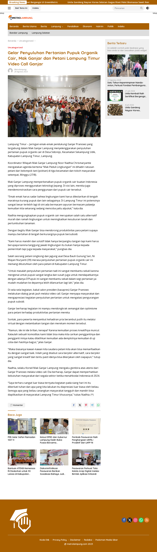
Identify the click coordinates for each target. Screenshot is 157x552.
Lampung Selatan (41, 32)
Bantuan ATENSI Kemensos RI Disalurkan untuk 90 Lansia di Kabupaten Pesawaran (21, 471)
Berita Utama (29, 26)
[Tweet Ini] (80, 405)
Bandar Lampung (19, 32)
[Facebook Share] (73, 405)
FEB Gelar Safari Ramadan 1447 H (21, 438)
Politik (111, 26)
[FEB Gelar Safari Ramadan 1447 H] (22, 426)
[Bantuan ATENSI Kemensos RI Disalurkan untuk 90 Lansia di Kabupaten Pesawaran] (22, 457)
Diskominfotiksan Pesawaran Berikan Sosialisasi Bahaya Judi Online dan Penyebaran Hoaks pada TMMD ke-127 (53, 471)
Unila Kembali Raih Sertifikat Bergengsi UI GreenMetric (135, 95)
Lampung (56, 26)
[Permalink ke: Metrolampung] (10, 70)
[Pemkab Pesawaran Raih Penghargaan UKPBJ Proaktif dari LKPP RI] (86, 426)
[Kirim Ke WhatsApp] (98, 405)
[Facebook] (124, 520)
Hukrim (99, 26)
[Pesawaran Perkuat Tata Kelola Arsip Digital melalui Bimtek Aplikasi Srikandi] (86, 457)
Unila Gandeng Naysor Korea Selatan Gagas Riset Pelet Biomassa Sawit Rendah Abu (99, 2)
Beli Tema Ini (21, 8)
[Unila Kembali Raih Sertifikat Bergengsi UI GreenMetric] (115, 95)
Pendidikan (73, 26)
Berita (44, 26)
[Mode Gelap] (147, 8)
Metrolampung (20, 69)
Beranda (14, 26)
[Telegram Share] (92, 405)
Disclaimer (75, 539)
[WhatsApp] (141, 520)
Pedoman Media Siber (107, 539)
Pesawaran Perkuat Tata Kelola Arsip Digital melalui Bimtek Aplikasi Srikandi (85, 471)
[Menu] (10, 8)
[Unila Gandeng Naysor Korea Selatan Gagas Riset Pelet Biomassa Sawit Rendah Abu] (115, 109)
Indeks (36, 8)
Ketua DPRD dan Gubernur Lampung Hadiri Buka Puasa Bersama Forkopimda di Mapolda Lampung (53, 440)
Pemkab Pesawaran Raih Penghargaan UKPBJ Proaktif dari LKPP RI (85, 440)
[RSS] (146, 520)
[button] (141, 8)
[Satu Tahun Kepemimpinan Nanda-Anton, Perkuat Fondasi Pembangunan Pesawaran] (127, 66)
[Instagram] (135, 520)
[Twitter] (129, 520)
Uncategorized (15, 47)
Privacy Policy (60, 539)
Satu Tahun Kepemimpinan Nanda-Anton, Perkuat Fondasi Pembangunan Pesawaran (127, 84)
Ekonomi (87, 26)
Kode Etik (44, 539)
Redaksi (88, 539)
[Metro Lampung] (21, 17)
